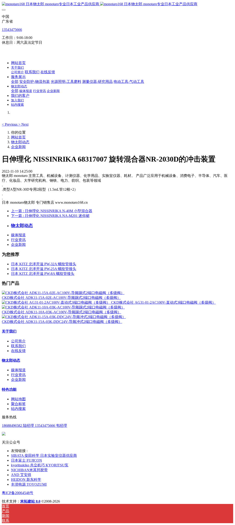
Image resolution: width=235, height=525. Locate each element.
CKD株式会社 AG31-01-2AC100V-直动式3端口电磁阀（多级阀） (163, 302)
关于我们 (9, 331)
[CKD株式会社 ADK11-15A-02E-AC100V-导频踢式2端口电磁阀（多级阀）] (63, 293)
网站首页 (18, 63)
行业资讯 (18, 240)
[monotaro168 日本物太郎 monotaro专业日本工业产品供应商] (117, 4)
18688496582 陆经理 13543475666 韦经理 (34, 426)
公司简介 (18, 341)
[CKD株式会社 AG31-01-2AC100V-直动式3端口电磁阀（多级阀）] (56, 302)
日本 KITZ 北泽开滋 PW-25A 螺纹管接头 (43, 269)
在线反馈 (18, 351)
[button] (10, 124)
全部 (14, 82)
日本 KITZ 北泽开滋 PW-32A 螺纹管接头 (43, 264)
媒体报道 (18, 235)
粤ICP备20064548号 (17, 493)
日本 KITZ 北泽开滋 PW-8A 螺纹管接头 (42, 274)
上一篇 (51, 211)
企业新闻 (18, 147)
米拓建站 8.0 (30, 501)
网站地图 (18, 399)
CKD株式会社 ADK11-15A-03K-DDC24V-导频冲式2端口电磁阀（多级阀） (62, 322)
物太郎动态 (20, 142)
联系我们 (18, 346)
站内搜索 (18, 409)
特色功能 (9, 389)
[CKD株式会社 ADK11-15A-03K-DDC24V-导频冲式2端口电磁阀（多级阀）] (64, 317)
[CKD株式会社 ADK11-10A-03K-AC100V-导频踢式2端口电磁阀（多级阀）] (63, 307)
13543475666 (12, 30)
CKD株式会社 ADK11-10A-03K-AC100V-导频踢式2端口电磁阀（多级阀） (61, 312)
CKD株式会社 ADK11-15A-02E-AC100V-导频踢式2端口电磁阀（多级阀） (61, 298)
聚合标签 (18, 404)
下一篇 (50, 216)
